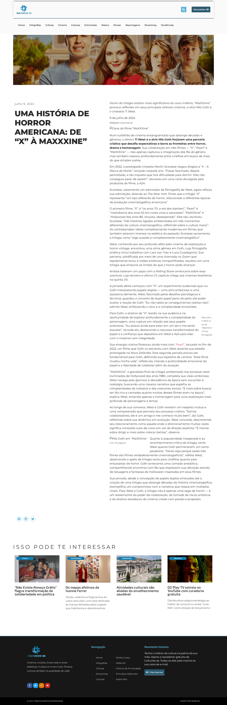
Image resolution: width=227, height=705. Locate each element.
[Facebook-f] (29, 685)
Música (105, 25)
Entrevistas (90, 25)
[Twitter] (35, 685)
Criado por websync (190, 701)
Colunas (75, 25)
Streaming (150, 25)
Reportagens (133, 25)
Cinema (62, 25)
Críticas (49, 25)
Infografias (35, 25)
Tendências (167, 25)
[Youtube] (47, 685)
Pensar (117, 25)
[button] (183, 9)
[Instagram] (41, 685)
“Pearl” (180, 344)
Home (21, 25)
